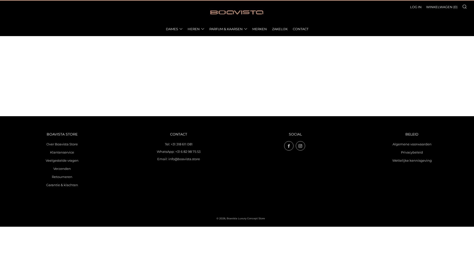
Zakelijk (280, 29)
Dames (172, 29)
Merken (259, 29)
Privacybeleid (412, 152)
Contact (300, 29)
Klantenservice (62, 152)
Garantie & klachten (62, 185)
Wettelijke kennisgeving (412, 160)
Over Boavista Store (62, 144)
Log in (416, 7)
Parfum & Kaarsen (226, 29)
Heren (194, 29)
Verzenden (62, 169)
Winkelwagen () (441, 7)
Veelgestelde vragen (62, 160)
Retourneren (62, 177)
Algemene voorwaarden (412, 144)
